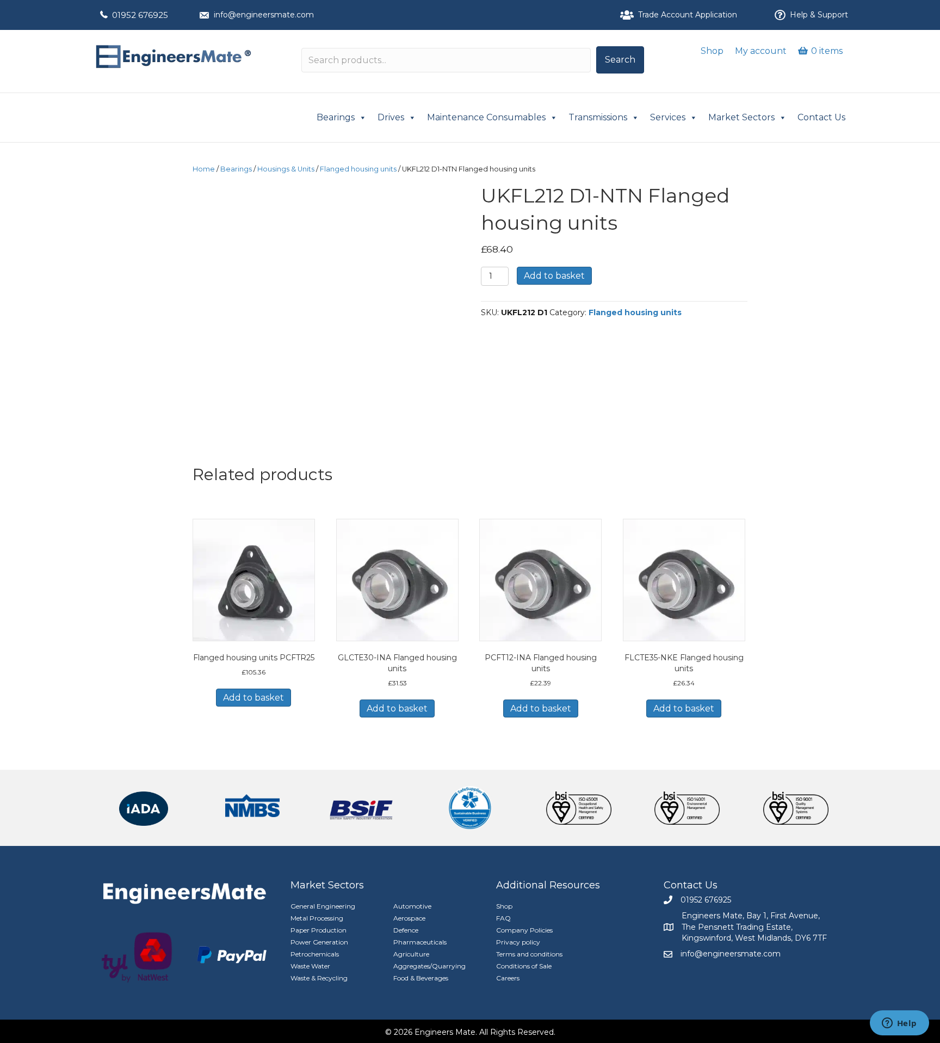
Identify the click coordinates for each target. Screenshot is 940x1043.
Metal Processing (316, 918)
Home (204, 169)
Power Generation (319, 942)
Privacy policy (518, 942)
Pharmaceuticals (420, 942)
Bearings (336, 117)
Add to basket (554, 276)
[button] (620, 59)
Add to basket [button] (253, 697)
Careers (508, 978)
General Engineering (322, 906)
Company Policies (524, 930)
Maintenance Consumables (486, 117)
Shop (712, 51)
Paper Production (318, 930)
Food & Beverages (420, 978)
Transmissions (597, 117)
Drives (391, 117)
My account (761, 51)
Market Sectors (741, 117)
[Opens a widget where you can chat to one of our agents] (899, 1024)
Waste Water (310, 966)
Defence (405, 930)
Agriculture (411, 954)
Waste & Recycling (319, 978)
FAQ (503, 918)
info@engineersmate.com (264, 15)
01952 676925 (140, 15)
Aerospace (409, 918)
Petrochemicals (314, 954)
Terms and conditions (529, 954)
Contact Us (821, 117)
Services (667, 117)
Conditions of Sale (524, 966)
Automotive (412, 906)
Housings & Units (285, 169)
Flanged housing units (358, 169)
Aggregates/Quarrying (429, 966)
